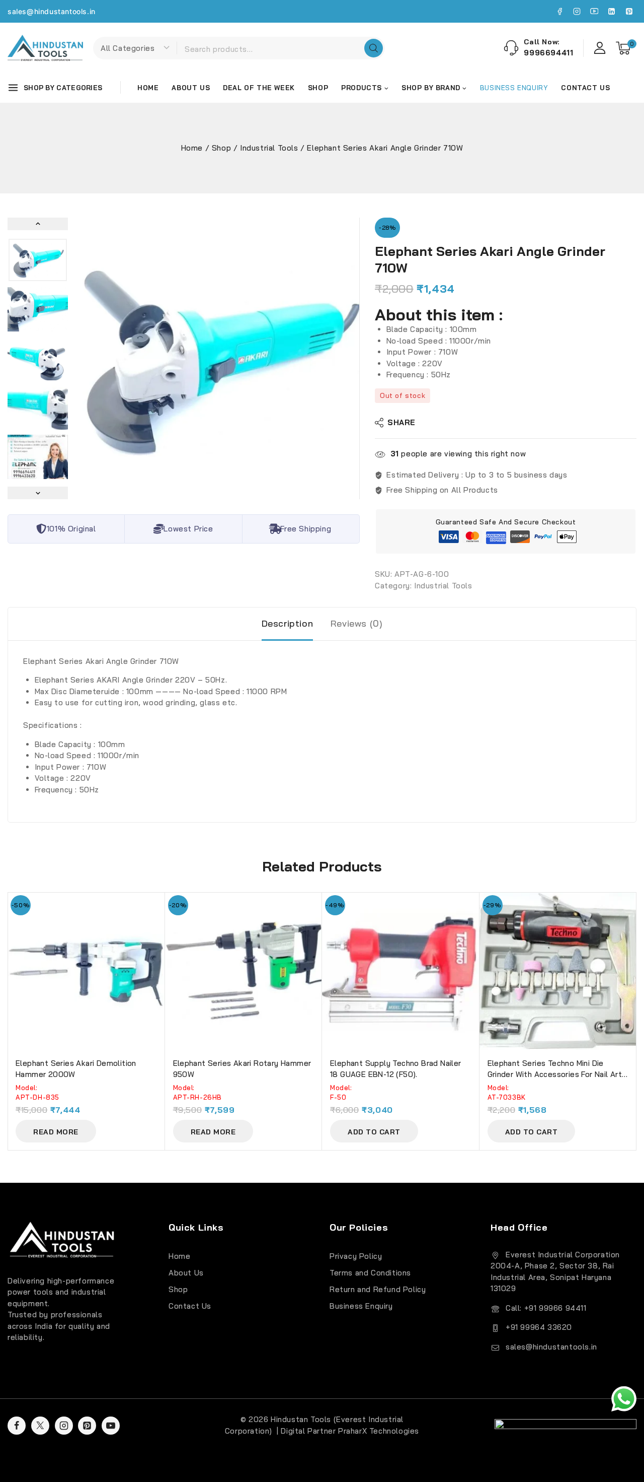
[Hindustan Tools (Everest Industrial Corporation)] (45, 48)
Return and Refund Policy (378, 1289)
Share (401, 422)
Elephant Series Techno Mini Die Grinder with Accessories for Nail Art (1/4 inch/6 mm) (555, 1074)
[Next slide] (38, 493)
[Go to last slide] (38, 224)
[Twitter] (40, 1426)
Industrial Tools (443, 585)
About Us (191, 88)
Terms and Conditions (370, 1272)
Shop (318, 88)
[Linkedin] (611, 11)
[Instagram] (577, 11)
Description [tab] (287, 623)
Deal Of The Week (259, 88)
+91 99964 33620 (539, 1327)
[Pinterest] (628, 11)
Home (147, 88)
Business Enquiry (361, 1306)
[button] (38, 260)
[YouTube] (594, 11)
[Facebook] (559, 11)
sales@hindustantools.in (52, 11)
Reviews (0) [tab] (357, 623)
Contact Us (585, 88)
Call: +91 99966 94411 (546, 1308)
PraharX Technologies (378, 1431)
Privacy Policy (356, 1256)
